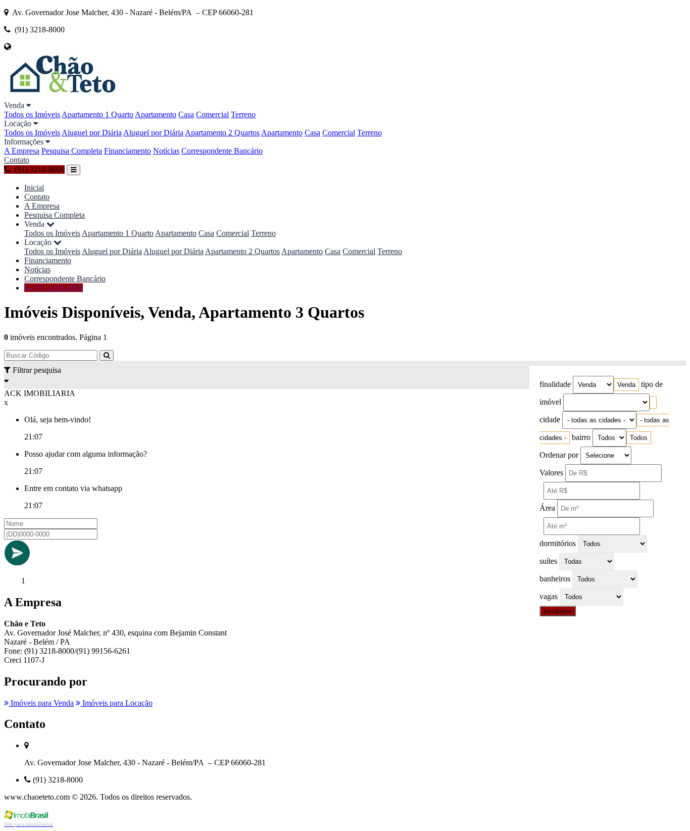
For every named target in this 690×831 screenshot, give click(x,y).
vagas (548, 596)
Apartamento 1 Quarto (97, 114)
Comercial (212, 114)
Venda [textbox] (626, 384)
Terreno (243, 114)
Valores (551, 472)
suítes (548, 561)
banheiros (554, 578)
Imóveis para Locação (116, 703)
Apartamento (155, 114)
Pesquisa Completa (71, 150)
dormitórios (557, 543)
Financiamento (127, 150)
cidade (549, 419)
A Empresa (21, 150)
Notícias (166, 150)
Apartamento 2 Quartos (222, 132)
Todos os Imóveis (32, 114)
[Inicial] (61, 96)
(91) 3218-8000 (57, 287)
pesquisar (558, 611)
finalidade (555, 384)
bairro (581, 437)
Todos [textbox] (639, 438)
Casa (186, 114)
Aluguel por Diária (92, 132)
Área (547, 508)
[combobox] (626, 384)
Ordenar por (558, 455)
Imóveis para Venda (41, 703)
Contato (16, 160)
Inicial (34, 187)
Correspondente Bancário (222, 150)
